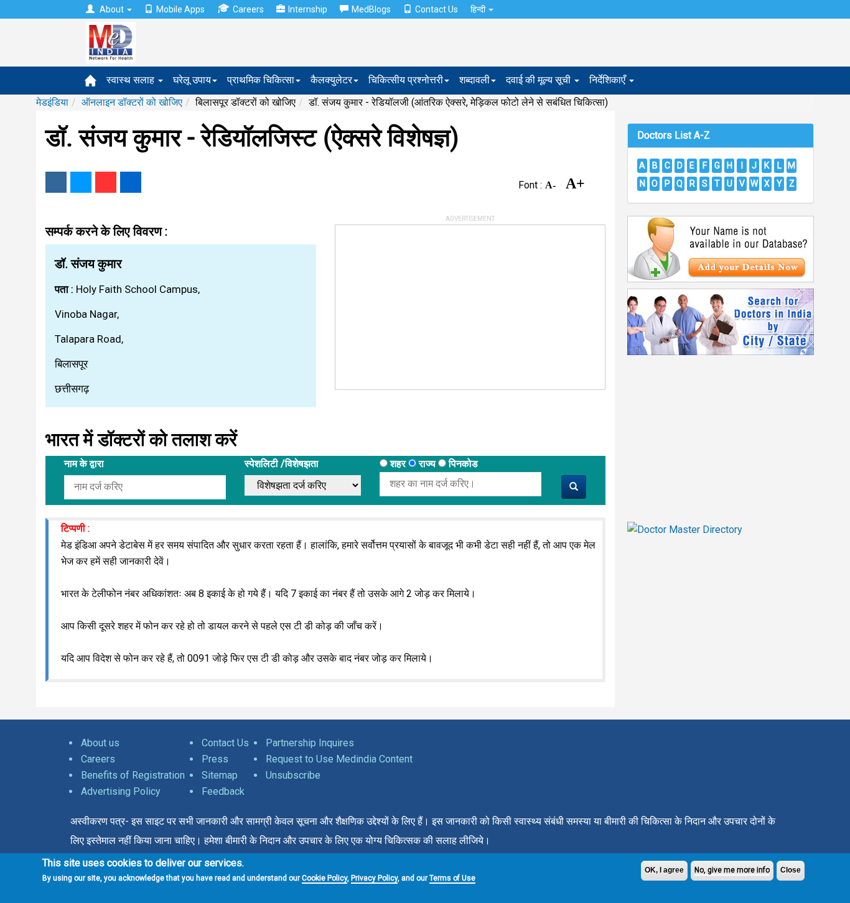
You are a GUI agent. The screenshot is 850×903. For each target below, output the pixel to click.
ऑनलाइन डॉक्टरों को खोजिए (132, 102)
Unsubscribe (293, 775)
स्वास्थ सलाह (131, 80)
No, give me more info (732, 870)
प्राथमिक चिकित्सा (260, 80)
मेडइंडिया (52, 102)
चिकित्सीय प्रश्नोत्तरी (405, 80)
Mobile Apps (180, 9)
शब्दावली (474, 80)
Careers (248, 9)
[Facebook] (56, 182)
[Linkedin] (130, 182)
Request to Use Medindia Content (339, 759)
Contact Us (436, 9)
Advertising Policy (121, 791)
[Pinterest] (105, 182)
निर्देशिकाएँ (608, 80)
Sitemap (220, 775)
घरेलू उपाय (192, 80)
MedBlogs (371, 9)
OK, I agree (664, 870)
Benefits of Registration (133, 775)
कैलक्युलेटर (331, 80)
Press (215, 759)
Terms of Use (452, 878)
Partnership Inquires (310, 743)
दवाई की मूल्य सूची (539, 80)
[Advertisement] (428, 303)
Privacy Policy (374, 878)
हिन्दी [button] (478, 9)
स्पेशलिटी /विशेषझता (282, 464)
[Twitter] (80, 182)
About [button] (112, 9)
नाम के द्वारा (84, 464)
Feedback (223, 791)
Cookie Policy (324, 878)
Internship (307, 9)
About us (100, 743)
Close (790, 870)
